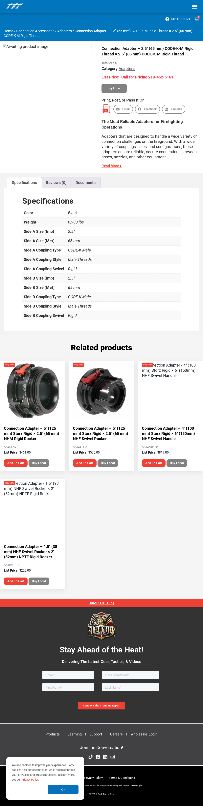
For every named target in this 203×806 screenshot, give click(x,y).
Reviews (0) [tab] (56, 182)
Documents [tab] (86, 182)
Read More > (112, 166)
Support (95, 734)
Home (8, 31)
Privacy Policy (29, 779)
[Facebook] (98, 757)
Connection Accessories (35, 31)
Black (73, 212)
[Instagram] (112, 757)
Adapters (64, 31)
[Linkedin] (105, 757)
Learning (75, 734)
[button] (194, 6)
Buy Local (39, 463)
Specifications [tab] (24, 182)
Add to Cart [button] (15, 463)
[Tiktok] (90, 757)
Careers (116, 734)
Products (52, 734)
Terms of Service (129, 785)
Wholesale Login (144, 734)
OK (63, 789)
